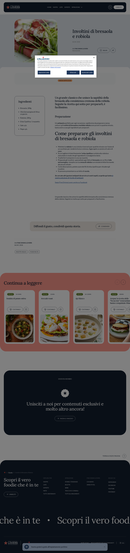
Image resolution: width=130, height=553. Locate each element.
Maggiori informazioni (55, 67)
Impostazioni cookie (44, 72)
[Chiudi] (94, 57)
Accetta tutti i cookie (87, 72)
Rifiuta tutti (73, 72)
